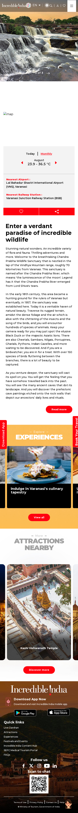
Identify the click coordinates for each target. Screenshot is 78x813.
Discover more (39, 669)
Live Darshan (11, 727)
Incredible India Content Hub (20, 745)
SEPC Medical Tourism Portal (20, 750)
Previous (30, 73)
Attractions (10, 732)
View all (39, 517)
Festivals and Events (15, 741)
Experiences (11, 736)
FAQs (7, 754)
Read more (59, 409)
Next (48, 73)
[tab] (30, 154)
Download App (3, 434)
